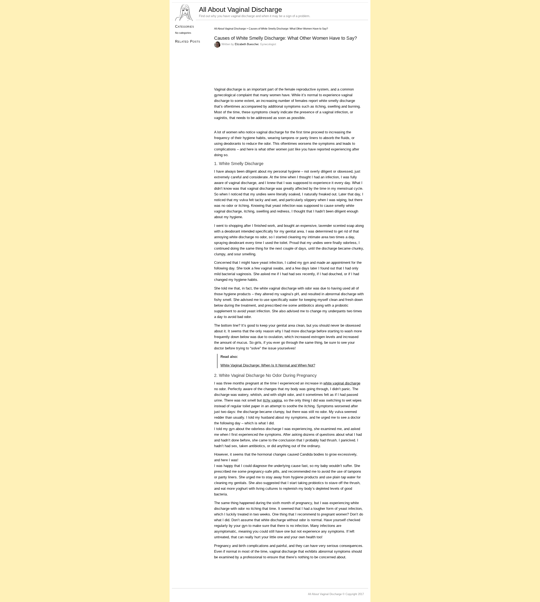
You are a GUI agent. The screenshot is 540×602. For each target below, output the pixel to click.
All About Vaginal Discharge (240, 9)
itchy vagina (272, 400)
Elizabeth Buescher (246, 44)
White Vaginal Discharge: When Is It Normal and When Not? (267, 365)
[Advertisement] (291, 574)
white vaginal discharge (341, 383)
